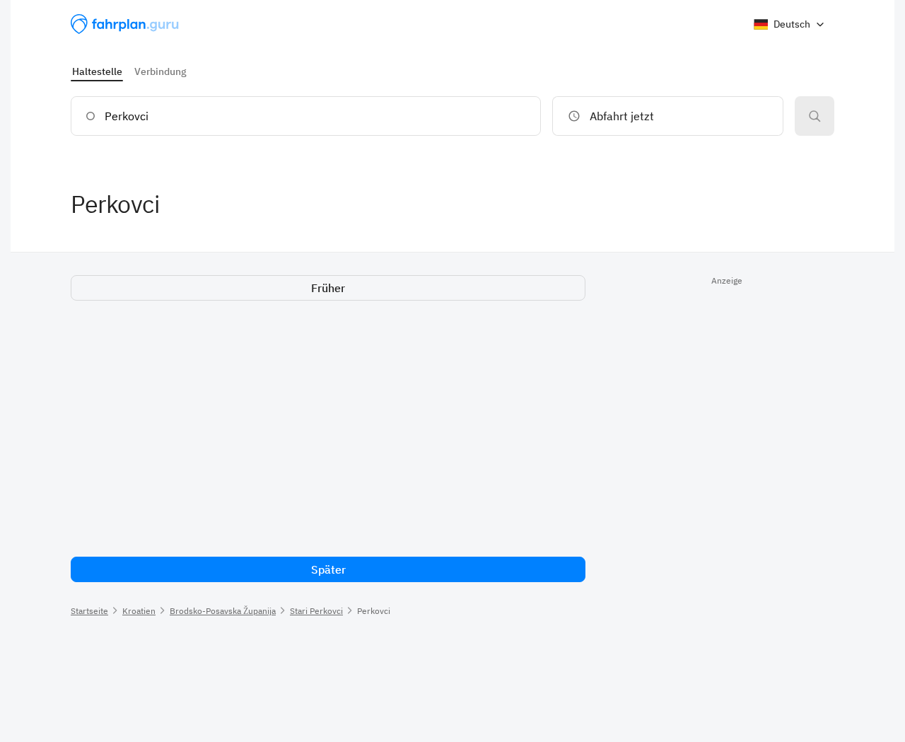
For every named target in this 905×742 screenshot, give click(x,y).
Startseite (89, 610)
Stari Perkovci (316, 610)
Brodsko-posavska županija (223, 610)
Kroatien (139, 610)
